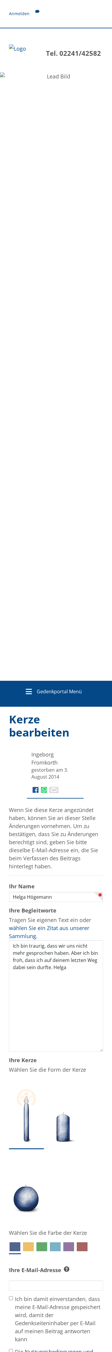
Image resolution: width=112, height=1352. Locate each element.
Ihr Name (22, 886)
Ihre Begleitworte (32, 910)
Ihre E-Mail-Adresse (35, 1270)
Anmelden (19, 13)
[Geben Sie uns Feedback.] (37, 13)
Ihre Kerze (23, 1060)
